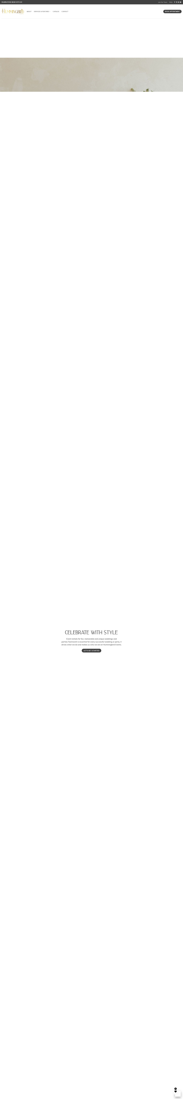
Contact (65, 11)
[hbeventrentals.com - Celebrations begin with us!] (12, 11)
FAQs (171, 2)
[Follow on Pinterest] (180, 2)
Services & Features (41, 11)
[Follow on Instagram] (176, 2)
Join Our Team (162, 2)
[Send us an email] (178, 2)
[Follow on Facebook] (174, 2)
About (29, 11)
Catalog (56, 11)
